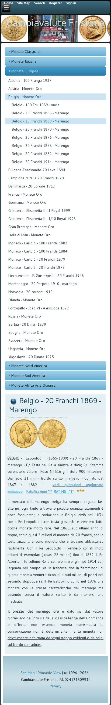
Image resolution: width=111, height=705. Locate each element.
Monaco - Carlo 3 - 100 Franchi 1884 (37, 251)
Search (39, 3)
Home (8, 3)
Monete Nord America (29, 365)
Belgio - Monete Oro (24, 96)
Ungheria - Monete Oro (27, 348)
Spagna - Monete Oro (25, 332)
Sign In (71, 3)
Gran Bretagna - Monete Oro (31, 226)
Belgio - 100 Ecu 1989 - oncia (35, 104)
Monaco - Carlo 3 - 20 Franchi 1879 (36, 259)
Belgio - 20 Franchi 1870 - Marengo (40, 129)
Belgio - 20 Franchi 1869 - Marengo (40, 121)
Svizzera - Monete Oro (26, 340)
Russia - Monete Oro (24, 316)
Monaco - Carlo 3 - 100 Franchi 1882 (37, 243)
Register (55, 3)
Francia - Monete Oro (25, 194)
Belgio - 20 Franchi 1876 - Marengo (40, 137)
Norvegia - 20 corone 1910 (30, 291)
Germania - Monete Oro (27, 202)
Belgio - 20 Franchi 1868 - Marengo (40, 113)
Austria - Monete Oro (25, 88)
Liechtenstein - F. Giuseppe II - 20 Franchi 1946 (46, 275)
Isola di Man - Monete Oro (29, 234)
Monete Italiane (24, 61)
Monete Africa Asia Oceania (33, 385)
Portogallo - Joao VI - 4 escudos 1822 (38, 308)
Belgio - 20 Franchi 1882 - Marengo (40, 153)
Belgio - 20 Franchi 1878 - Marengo (40, 145)
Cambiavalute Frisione (55, 23)
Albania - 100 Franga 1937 (29, 80)
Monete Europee (25, 71)
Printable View (49, 672)
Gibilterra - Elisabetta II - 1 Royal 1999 (39, 210)
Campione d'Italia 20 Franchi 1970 (36, 178)
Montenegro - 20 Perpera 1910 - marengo (42, 283)
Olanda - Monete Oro (25, 299)
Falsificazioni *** (39, 491)
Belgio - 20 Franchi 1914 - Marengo (40, 161)
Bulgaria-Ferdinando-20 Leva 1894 (36, 169)
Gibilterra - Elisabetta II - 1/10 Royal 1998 (42, 218)
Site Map (27, 672)
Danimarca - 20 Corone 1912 (31, 186)
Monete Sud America (28, 375)
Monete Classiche (25, 51)
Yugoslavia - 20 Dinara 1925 (31, 356)
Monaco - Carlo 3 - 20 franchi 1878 (36, 267)
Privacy (55, 686)
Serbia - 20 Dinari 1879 (27, 324)
